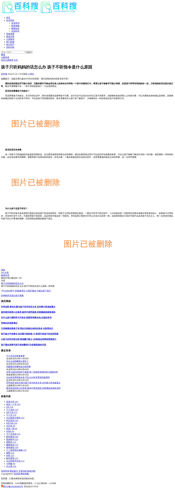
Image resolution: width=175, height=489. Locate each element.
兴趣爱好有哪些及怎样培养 (18, 367)
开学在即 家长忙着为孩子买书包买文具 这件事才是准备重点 (28, 307)
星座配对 (12, 439)
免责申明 (5, 471)
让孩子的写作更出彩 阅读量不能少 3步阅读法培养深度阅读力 (28, 339)
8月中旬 (11, 423)
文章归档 (22, 471)
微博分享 (5, 275)
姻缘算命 (12, 445)
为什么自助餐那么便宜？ (17, 361)
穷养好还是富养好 (9, 323)
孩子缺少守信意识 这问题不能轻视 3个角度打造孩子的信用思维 (29, 334)
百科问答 (10, 47)
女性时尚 (15, 31)
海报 (3, 270)
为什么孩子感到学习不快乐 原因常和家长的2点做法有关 (26, 317)
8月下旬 (11, 412)
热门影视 (10, 42)
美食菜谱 (10, 34)
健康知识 (15, 28)
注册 (3, 57)
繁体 (3, 55)
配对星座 (12, 458)
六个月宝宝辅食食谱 (15, 356)
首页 (8, 18)
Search (29, 52)
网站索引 (14, 471)
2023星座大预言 (15, 418)
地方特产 (10, 44)
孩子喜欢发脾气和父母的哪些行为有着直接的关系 (23, 345)
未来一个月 (13, 404)
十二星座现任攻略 (16, 450)
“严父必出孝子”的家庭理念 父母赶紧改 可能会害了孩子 (26, 291)
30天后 (10, 426)
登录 (7, 57)
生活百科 (10, 20)
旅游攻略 (15, 26)
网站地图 (24, 474)
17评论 (31, 74)
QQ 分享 (5, 273)
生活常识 (15, 23)
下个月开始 (13, 434)
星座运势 (10, 36)
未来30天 (12, 402)
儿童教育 (10, 39)
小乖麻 (10, 464)
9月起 (10, 431)
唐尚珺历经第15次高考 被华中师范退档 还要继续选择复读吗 (28, 312)
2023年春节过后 (15, 461)
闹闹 (10, 453)
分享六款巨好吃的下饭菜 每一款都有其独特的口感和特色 (32, 372)
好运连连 (12, 420)
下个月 (11, 415)
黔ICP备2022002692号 (13, 486)
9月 (9, 407)
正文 (16, 60)
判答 (10, 455)
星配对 (11, 442)
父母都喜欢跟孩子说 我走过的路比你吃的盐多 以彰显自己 (27, 328)
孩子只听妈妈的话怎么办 (12, 283)
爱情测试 (12, 447)
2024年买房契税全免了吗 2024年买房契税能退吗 (28, 377)
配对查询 (12, 437)
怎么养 (11, 466)
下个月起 (12, 410)
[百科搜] (39, 13)
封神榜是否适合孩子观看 (12, 295)
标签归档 (31, 471)
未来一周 (11, 429)
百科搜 (4, 74)
